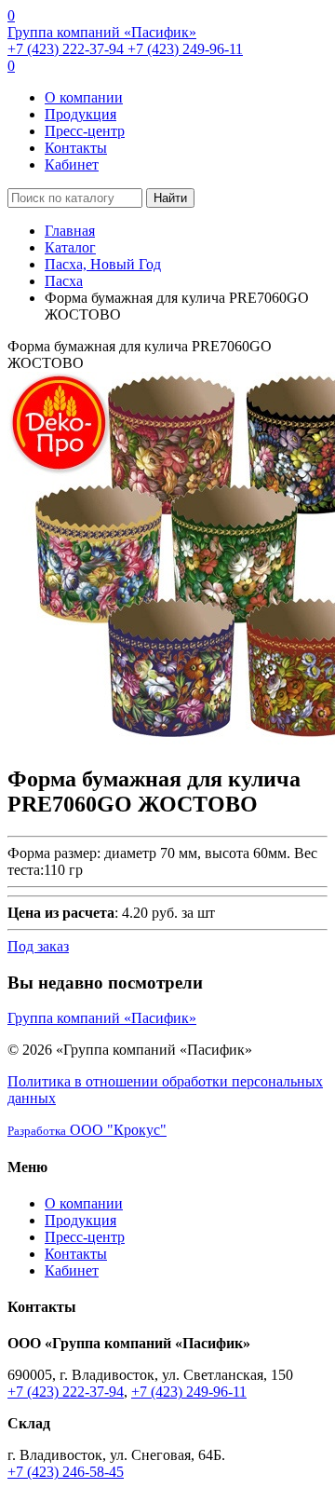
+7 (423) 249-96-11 (185, 49)
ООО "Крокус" (87, 1130)
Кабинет (72, 164)
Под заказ (38, 946)
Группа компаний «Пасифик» (101, 32)
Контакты (76, 148)
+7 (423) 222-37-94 (67, 49)
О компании (84, 97)
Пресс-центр (85, 131)
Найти (170, 198)
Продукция (80, 114)
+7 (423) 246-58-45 (65, 1472)
